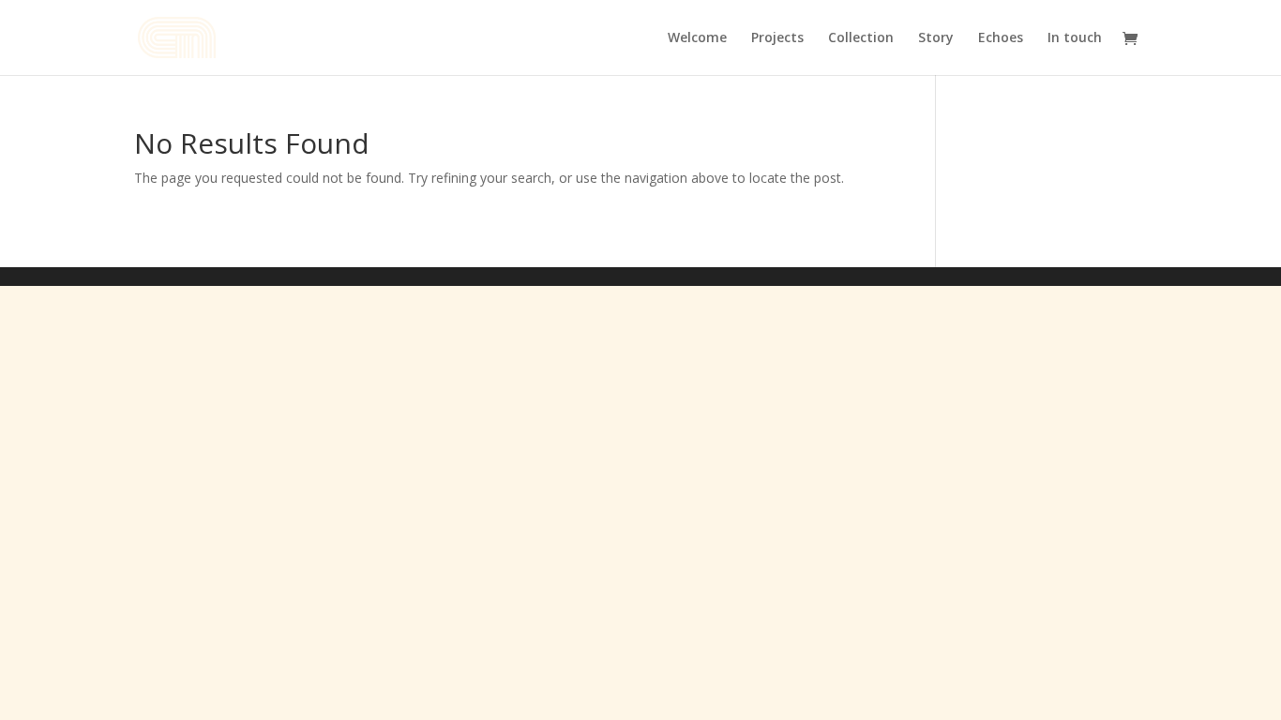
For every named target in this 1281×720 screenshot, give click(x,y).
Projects (777, 38)
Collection (861, 38)
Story (936, 38)
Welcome (697, 38)
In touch (1074, 38)
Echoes (1000, 38)
